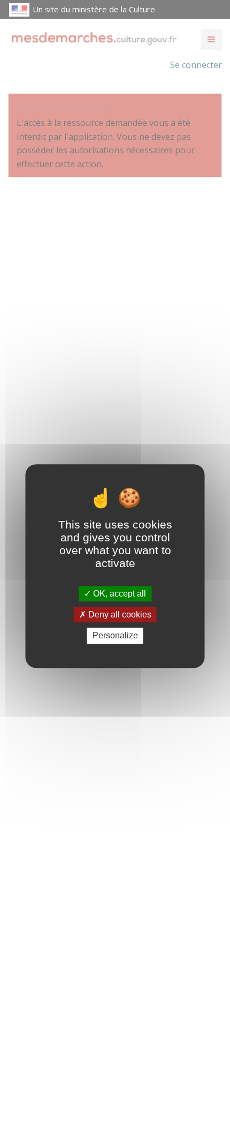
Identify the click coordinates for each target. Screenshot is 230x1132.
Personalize (115, 636)
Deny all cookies (118, 614)
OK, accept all (118, 593)
